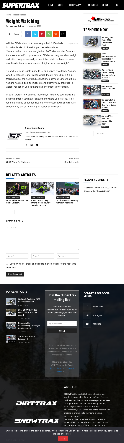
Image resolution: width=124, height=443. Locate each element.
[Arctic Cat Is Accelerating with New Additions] (67, 188)
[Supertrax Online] (14, 136)
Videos (105, 48)
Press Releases (19, 14)
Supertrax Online (16, 26)
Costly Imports (71, 162)
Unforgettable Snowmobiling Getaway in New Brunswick (29, 325)
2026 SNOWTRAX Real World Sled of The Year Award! (27, 312)
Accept (62, 438)
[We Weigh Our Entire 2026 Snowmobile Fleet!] (92, 41)
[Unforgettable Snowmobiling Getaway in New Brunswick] (92, 74)
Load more (99, 133)
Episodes (105, 94)
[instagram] (31, 144)
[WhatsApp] (49, 34)
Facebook (98, 306)
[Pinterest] (42, 34)
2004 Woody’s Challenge (18, 162)
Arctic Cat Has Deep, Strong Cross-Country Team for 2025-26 (40, 203)
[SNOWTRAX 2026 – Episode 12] (92, 90)
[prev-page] (8, 212)
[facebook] (26, 144)
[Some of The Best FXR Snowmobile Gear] (92, 120)
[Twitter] (35, 34)
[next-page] (13, 212)
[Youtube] (87, 324)
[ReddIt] (56, 34)
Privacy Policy (56, 368)
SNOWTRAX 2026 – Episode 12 (108, 89)
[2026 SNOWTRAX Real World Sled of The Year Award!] (92, 58)
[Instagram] (87, 315)
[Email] (63, 34)
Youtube (97, 323)
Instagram (98, 315)
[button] (117, 5)
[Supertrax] (13, 5)
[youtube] (37, 144)
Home (8, 14)
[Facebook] (28, 34)
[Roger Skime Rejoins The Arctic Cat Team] (17, 188)
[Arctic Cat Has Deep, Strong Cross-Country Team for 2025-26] (42, 188)
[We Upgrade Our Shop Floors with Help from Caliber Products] (92, 104)
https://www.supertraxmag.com (37, 132)
